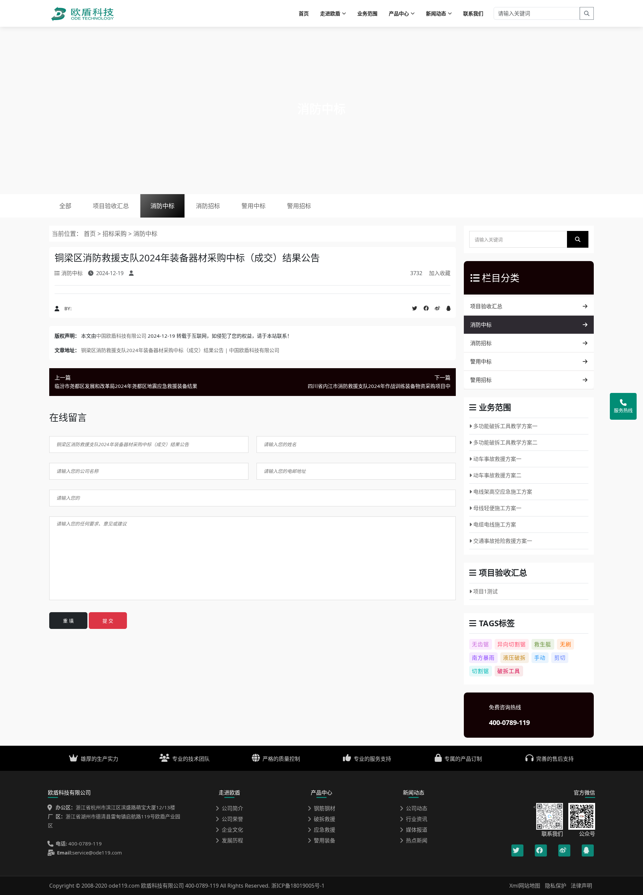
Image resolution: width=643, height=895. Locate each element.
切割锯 (480, 671)
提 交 (107, 621)
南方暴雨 (483, 657)
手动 (540, 657)
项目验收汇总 (111, 206)
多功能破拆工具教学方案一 (505, 426)
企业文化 (232, 829)
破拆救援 (324, 819)
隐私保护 (555, 885)
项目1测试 (485, 591)
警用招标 (299, 206)
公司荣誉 (232, 819)
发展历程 (232, 840)
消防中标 (162, 206)
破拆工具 (508, 671)
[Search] (587, 13)
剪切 (560, 657)
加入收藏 (439, 273)
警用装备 (324, 840)
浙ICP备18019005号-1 (298, 885)
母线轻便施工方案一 (497, 508)
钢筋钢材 (324, 808)
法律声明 (581, 885)
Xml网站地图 (525, 885)
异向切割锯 (511, 644)
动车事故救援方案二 (497, 475)
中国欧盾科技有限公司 (121, 335)
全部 (65, 206)
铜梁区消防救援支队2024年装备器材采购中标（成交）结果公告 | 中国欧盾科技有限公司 (180, 350)
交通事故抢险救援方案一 (502, 541)
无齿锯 (480, 644)
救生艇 (542, 644)
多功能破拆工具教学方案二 (505, 442)
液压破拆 (514, 657)
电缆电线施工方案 (494, 524)
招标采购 (115, 234)
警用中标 (253, 206)
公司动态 (416, 808)
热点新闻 (416, 840)
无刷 (565, 644)
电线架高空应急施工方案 (502, 491)
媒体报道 (416, 829)
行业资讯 (416, 819)
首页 (304, 13)
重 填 (68, 621)
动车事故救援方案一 (497, 459)
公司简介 (232, 808)
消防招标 (208, 206)
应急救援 (324, 829)
